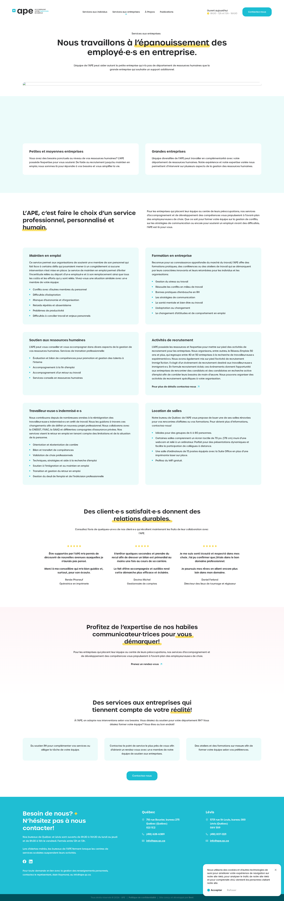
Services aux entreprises (126, 12)
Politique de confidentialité (143, 897)
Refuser (231, 890)
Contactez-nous (142, 775)
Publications (166, 12)
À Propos (150, 12)
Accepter (216, 890)
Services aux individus (95, 12)
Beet (191, 897)
